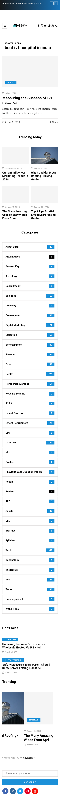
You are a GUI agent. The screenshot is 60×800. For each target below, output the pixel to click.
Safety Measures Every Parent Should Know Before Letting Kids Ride (26, 666)
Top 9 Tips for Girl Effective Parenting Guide (43, 215)
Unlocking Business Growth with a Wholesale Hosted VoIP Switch (23, 646)
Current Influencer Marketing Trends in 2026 (15, 176)
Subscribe (30, 782)
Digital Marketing (13, 660)
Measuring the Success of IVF (27, 98)
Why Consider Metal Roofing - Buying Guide (21, 3)
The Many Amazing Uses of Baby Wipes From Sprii (14, 215)
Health (11, 82)
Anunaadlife (29, 757)
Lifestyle (15, 720)
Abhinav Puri (11, 103)
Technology (10, 639)
